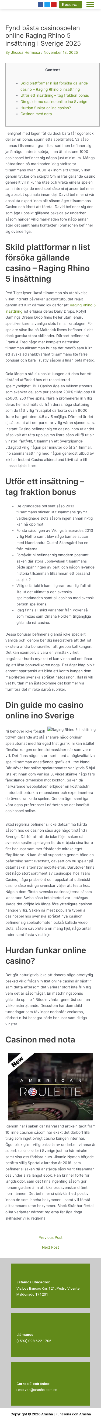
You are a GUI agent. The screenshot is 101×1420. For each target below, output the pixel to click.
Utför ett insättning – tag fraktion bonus (54, 95)
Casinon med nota (36, 114)
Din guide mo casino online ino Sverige (53, 101)
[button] (70, 4)
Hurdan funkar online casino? (45, 108)
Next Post (50, 1247)
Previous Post (50, 1238)
